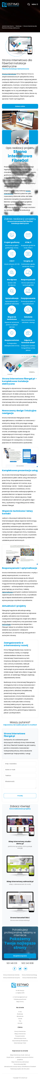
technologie (6, 624)
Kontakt (20, 1023)
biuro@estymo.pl (22, 997)
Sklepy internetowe (20, 1034)
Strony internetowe (20, 1031)
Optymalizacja (7, 592)
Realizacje (19, 26)
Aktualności (20, 1016)
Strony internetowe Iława (29, 977)
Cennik (20, 1018)
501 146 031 (12, 963)
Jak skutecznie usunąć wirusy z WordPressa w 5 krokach (20, 1066)
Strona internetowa (9, 74)
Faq (20, 1021)
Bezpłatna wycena (20, 956)
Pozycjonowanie (20, 1036)
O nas (20, 1011)
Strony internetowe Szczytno (11, 977)
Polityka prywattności (20, 999)
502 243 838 (27, 963)
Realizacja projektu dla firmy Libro (20, 1069)
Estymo (12, 26)
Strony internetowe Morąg (29, 975)
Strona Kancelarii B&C (20, 906)
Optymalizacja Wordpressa (20, 1040)
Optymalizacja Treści (20, 1043)
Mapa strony (20, 1001)
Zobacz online (20, 106)
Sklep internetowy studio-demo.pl (20, 832)
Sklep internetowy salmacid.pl (20, 870)
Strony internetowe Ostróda (11, 975)
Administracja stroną (20, 1038)
